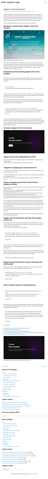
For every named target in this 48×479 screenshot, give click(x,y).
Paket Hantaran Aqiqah (6, 389)
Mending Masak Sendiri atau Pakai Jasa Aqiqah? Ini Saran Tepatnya (15, 404)
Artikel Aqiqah (4, 391)
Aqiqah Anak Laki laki (17, 11)
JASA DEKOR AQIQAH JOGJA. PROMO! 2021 (11, 396)
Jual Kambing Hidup (7, 388)
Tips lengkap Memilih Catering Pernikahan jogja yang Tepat (32, 332)
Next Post (44, 366)
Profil (3, 372)
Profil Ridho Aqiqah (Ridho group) (9, 374)
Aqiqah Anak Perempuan (26, 11)
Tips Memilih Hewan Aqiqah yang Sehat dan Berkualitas (13, 461)
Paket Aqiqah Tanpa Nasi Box (9, 384)
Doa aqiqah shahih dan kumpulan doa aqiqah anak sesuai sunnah (17, 328)
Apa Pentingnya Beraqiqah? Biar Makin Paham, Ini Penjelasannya (14, 402)
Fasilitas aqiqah (6, 395)
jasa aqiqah (27, 190)
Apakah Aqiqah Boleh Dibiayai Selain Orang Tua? (11, 407)
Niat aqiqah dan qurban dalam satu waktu (12, 329)
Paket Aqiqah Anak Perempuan (9, 382)
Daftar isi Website (6, 377)
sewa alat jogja (34, 473)
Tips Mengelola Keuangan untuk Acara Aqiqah (11, 463)
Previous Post (4, 366)
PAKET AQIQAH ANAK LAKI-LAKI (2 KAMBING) (11, 380)
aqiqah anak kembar (8, 11)
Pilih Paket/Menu (5, 379)
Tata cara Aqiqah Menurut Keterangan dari (12, 332)
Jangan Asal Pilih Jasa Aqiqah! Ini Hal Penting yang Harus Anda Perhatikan (16, 406)
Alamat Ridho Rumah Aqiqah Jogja (10, 375)
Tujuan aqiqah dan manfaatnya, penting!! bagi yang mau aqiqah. (16, 331)
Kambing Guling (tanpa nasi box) (9, 386)
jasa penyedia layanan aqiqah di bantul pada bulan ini (14, 334)
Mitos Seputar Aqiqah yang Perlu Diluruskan (10, 409)
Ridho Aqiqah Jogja (10, 2)
